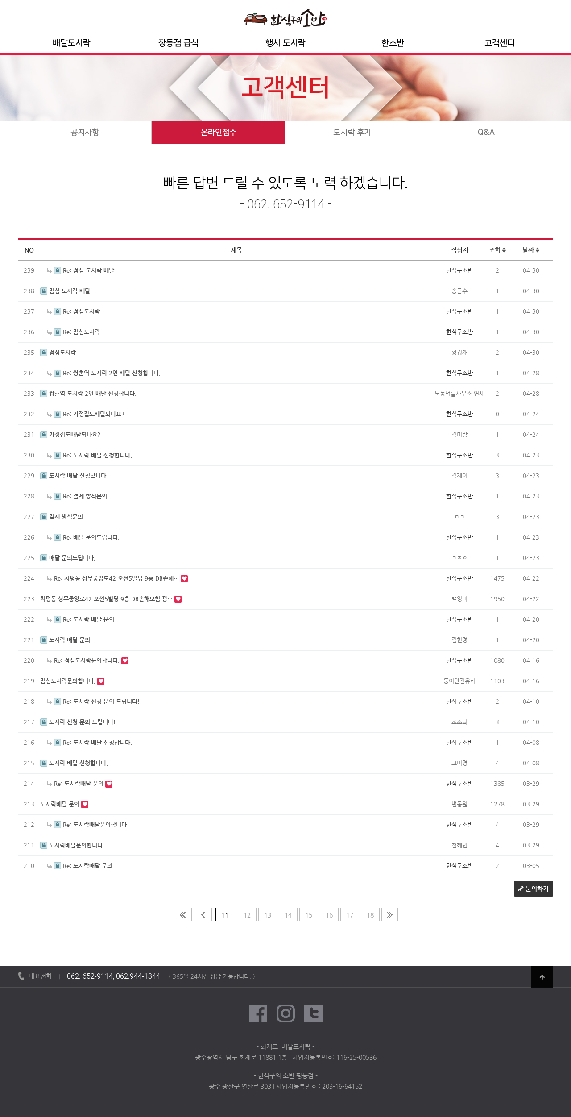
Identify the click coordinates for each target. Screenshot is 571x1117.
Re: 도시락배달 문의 (78, 783)
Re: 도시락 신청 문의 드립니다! (100, 701)
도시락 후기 (352, 132)
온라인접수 (218, 132)
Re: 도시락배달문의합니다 (94, 824)
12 (247, 914)
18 (370, 914)
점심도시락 (61, 352)
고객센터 (499, 43)
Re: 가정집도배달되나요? (92, 414)
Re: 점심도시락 (80, 311)
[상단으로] (542, 977)
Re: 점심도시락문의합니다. (86, 660)
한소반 (392, 43)
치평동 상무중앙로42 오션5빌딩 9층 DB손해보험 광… (107, 598)
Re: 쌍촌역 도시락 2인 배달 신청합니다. (111, 373)
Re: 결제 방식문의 (84, 496)
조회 (495, 249)
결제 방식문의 (65, 516)
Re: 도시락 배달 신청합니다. (96, 455)
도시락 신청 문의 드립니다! (81, 721)
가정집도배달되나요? (73, 434)
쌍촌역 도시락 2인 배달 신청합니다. (92, 393)
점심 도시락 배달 (68, 290)
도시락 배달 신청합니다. (77, 475)
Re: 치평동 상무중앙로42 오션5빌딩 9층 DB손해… (116, 578)
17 (349, 914)
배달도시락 (72, 43)
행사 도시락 (285, 43)
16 (329, 914)
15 (308, 914)
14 (288, 914)
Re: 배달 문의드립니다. (90, 537)
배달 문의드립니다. (71, 557)
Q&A (486, 132)
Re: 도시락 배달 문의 (87, 619)
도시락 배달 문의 (68, 639)
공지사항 (84, 132)
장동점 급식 (178, 43)
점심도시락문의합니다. (68, 680)
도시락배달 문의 (60, 804)
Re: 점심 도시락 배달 (87, 270)
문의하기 (536, 888)
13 (267, 914)
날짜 (529, 249)
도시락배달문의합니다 (75, 845)
